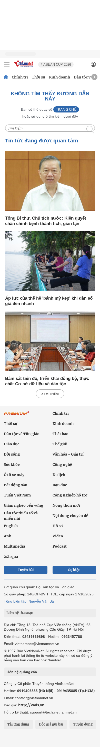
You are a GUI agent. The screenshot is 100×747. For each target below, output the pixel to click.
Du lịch (59, 474)
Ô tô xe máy (14, 474)
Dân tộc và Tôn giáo (21, 434)
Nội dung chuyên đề (70, 515)
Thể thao (60, 434)
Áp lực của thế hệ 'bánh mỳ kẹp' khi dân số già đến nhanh (49, 301)
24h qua (11, 556)
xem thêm (50, 393)
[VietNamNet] (6, 77)
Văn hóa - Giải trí (68, 454)
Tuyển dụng (83, 724)
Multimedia (14, 546)
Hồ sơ (58, 526)
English (11, 526)
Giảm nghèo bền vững (23, 505)
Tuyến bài (26, 570)
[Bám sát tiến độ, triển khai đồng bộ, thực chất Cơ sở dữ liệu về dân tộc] (50, 341)
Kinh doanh (59, 77)
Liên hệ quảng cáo (21, 672)
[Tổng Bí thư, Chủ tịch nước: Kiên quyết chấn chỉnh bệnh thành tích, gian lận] (50, 181)
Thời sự (38, 77)
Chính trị (20, 77)
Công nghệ (62, 464)
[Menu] (7, 64)
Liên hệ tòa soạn (19, 613)
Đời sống (12, 454)
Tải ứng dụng (18, 724)
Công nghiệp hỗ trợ (70, 495)
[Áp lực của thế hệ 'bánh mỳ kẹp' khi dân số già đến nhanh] (50, 261)
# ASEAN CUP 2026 (56, 64)
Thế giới (60, 444)
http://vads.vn (31, 705)
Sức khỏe (12, 464)
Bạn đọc (60, 485)
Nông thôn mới (66, 505)
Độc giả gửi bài (51, 724)
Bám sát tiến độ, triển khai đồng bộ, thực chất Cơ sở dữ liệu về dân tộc (47, 381)
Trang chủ (66, 109)
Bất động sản (15, 485)
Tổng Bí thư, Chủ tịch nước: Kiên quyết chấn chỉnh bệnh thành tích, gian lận (45, 221)
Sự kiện (74, 570)
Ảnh (7, 536)
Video (58, 536)
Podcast (60, 546)
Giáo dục (11, 444)
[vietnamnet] (24, 67)
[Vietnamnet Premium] (16, 415)
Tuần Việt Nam (17, 495)
